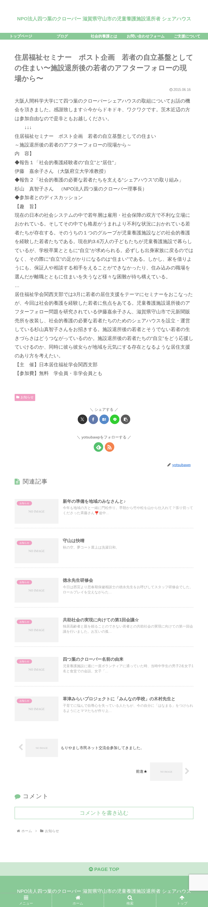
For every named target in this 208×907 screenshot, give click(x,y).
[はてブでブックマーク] (104, 419)
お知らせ (27, 397)
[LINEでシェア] (114, 419)
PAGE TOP (106, 869)
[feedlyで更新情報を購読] (98, 447)
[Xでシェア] (82, 419)
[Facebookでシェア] (93, 419)
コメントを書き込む (104, 813)
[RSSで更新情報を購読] (109, 447)
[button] (125, 419)
